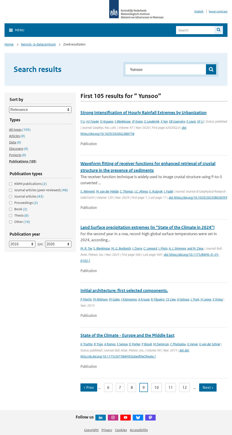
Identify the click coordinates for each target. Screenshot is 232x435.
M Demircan (161, 344)
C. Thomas (126, 191)
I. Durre (137, 248)
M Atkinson (100, 299)
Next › (208, 387)
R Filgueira (157, 299)
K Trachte (86, 344)
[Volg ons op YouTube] (125, 417)
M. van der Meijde (107, 191)
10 (156, 387)
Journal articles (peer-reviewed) (41, 190)
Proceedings (26, 203)
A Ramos (110, 344)
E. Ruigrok (155, 191)
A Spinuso (183, 299)
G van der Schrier (209, 344)
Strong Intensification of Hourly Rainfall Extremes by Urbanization (143, 112)
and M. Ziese (195, 248)
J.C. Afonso (141, 191)
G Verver (192, 344)
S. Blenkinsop (101, 248)
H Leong (206, 299)
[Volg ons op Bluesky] (138, 417)
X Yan (164, 121)
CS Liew (171, 299)
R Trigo (98, 344)
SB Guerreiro (177, 121)
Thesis (21, 215)
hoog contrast (218, 11)
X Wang (218, 299)
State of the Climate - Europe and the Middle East (127, 335)
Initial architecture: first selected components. (124, 290)
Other (22, 222)
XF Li (200, 121)
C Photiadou (178, 344)
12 (184, 387)
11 (170, 387)
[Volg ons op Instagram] (113, 417)
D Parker (134, 344)
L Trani (195, 299)
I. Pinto (162, 248)
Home (9, 44)
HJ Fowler (92, 121)
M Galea (114, 299)
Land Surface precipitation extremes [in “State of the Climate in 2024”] (147, 227)
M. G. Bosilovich (121, 248)
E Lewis (191, 121)
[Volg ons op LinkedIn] (100, 417)
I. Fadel (168, 191)
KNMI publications (30, 184)
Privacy (107, 430)
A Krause (144, 299)
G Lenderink (151, 121)
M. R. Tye (86, 248)
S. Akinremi (87, 191)
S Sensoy (122, 344)
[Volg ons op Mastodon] (150, 417)
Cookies (121, 430)
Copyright (91, 430)
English (198, 11)
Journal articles (29, 196)
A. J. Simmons (177, 248)
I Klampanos (129, 299)
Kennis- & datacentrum (38, 44)
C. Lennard (150, 248)
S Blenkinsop (122, 121)
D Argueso (106, 121)
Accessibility (139, 430)
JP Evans (137, 121)
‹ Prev (89, 387)
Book (20, 209)
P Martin (86, 299)
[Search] (219, 30)
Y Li (82, 121)
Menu (19, 30)
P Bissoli (147, 344)
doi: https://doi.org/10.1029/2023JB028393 (198, 197)
